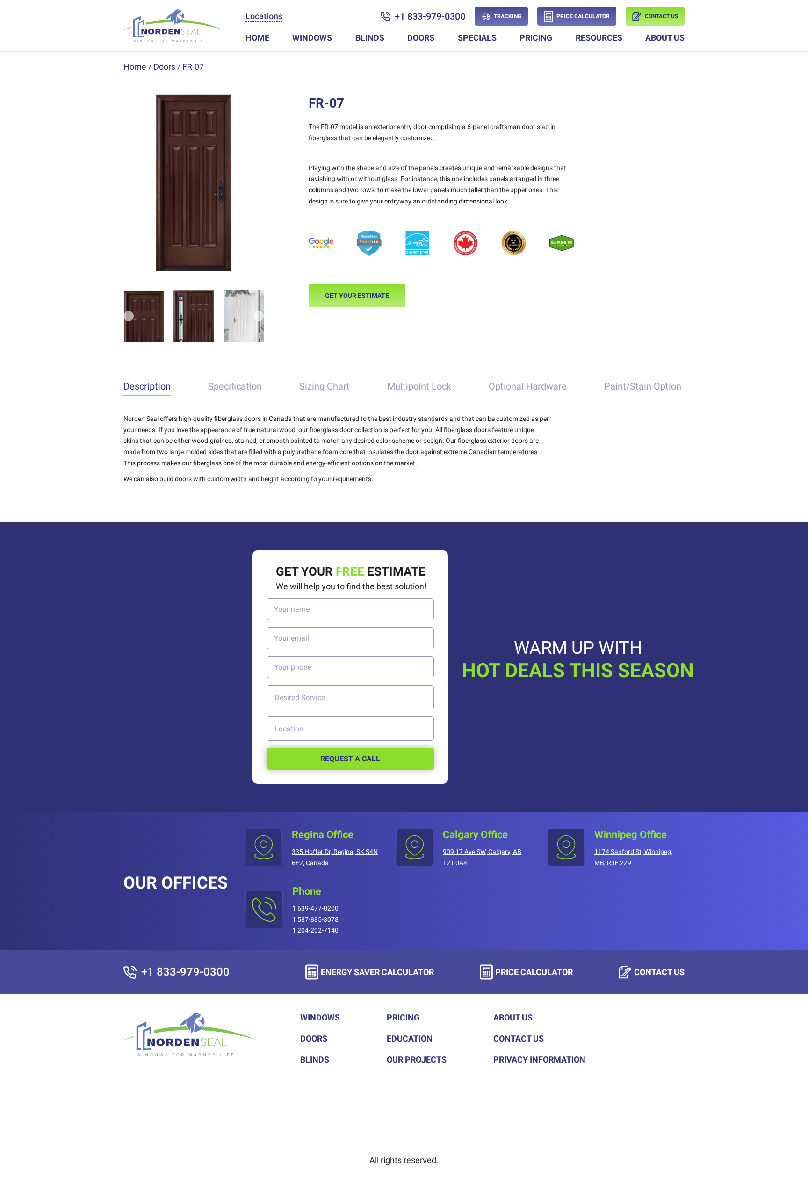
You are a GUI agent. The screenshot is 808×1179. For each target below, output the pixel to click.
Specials (477, 38)
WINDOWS (312, 38)
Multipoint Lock (419, 386)
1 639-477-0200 (315, 908)
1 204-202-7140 (315, 930)
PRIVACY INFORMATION (539, 1059)
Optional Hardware (528, 386)
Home (134, 67)
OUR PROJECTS (417, 1059)
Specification (235, 386)
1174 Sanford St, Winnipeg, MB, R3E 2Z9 (633, 857)
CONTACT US (659, 972)
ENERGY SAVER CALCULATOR (377, 972)
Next (254, 182)
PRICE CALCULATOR (534, 972)
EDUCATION (410, 1038)
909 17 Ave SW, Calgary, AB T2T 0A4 (482, 857)
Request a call (350, 758)
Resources (599, 38)
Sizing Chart (324, 386)
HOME (257, 38)
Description (147, 386)
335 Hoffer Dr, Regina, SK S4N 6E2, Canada (335, 857)
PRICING (535, 38)
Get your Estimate (357, 295)
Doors (164, 67)
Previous (133, 182)
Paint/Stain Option (642, 386)
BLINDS (369, 38)
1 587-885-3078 (315, 919)
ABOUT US (665, 38)
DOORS (420, 38)
